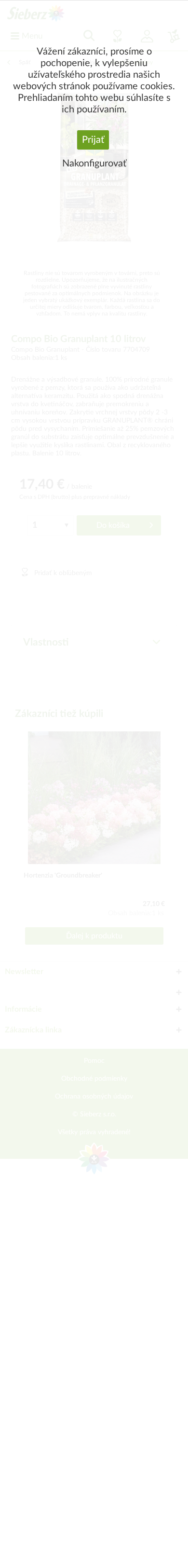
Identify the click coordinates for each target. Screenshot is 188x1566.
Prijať (93, 140)
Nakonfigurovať (94, 163)
